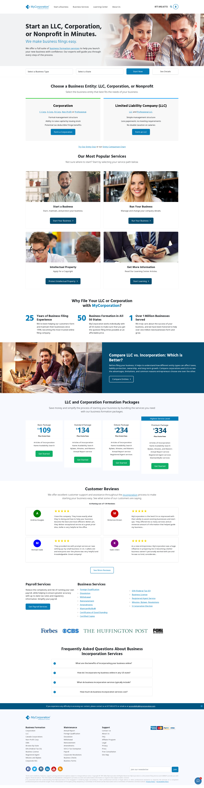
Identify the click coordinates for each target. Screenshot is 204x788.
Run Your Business (140, 220)
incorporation (130, 494)
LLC (130, 111)
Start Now (138, 71)
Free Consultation (109, 752)
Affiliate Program (109, 739)
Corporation (63, 106)
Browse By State (32, 746)
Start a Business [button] (61, 7)
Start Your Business (62, 220)
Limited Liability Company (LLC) (141, 106)
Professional (80, 111)
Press (104, 749)
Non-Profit (67, 111)
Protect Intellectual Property (62, 281)
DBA (27, 743)
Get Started (44, 453)
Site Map (105, 755)
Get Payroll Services (38, 606)
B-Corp (57, 111)
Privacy (105, 746)
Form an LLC (141, 132)
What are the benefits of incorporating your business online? (93, 663)
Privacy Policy (150, 781)
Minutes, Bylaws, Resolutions (145, 602)
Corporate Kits (31, 761)
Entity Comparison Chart (114, 146)
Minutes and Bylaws (33, 758)
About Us (116, 7)
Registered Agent (32, 755)
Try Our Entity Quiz (87, 146)
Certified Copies (87, 616)
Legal (104, 743)
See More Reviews (102, 570)
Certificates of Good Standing (93, 612)
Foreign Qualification (89, 589)
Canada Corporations (34, 737)
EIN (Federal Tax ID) (141, 590)
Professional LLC (144, 111)
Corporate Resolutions (73, 755)
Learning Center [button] (100, 7)
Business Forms (70, 761)
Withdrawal (85, 597)
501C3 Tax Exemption (72, 749)
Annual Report (69, 731)
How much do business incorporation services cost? (91, 691)
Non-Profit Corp (32, 739)
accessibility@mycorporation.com (142, 706)
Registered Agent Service (143, 598)
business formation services (64, 48)
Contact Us (106, 731)
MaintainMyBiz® (88, 608)
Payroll (66, 752)
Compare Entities (120, 379)
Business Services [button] (81, 7)
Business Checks (70, 758)
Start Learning (140, 281)
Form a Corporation (63, 132)
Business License (139, 594)
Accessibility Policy (163, 781)
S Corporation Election (142, 606)
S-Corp (50, 111)
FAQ (103, 737)
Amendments (86, 604)
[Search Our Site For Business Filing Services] (171, 7)
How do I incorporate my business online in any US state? (92, 672)
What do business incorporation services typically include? (92, 682)
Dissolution (85, 593)
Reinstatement (87, 601)
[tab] (102, 663)
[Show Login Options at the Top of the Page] (175, 6)
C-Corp (42, 111)
